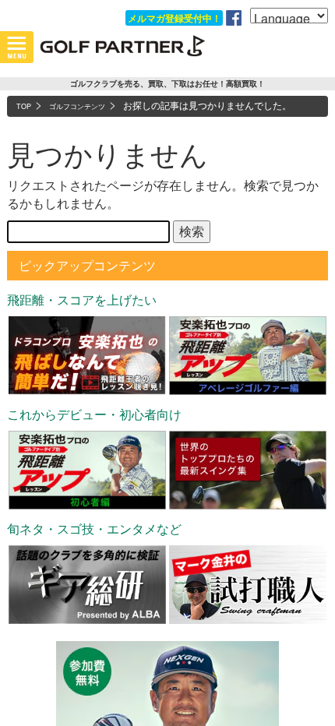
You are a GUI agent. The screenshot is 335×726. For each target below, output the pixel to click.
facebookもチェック (234, 18)
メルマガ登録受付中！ (174, 18)
